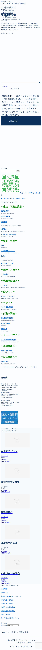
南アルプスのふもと (8, 263)
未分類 (3, 9)
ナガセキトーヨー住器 (8, 234)
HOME (4, 632)
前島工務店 (5, 211)
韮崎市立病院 (5, 614)
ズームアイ (8, 9)
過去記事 (4, 625)
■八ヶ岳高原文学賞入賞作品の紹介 (13, 198)
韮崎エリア (9, 28)
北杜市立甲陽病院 (7, 600)
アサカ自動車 (5, 323)
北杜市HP (4, 589)
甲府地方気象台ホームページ (11, 596)
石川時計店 (5, 274)
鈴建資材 (4, 229)
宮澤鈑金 (4, 329)
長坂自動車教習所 (7, 318)
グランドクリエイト (8, 296)
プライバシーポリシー (27, 640)
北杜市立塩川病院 (7, 603)
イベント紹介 (9, 12)
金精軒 (3, 256)
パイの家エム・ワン (8, 251)
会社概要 (11, 640)
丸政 (2, 245)
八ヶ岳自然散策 (9, 10)
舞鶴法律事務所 (6, 350)
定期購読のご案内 (10, 18)
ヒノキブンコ (5, 285)
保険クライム (5, 361)
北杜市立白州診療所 (8, 611)
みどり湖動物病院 (7, 307)
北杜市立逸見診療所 (8, 607)
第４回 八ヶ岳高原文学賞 (12, 19)
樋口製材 (4, 222)
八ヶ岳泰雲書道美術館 (8, 340)
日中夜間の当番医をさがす (10, 618)
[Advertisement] (21, 55)
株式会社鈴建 (5, 216)
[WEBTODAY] (6, 1)
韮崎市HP (4, 592)
